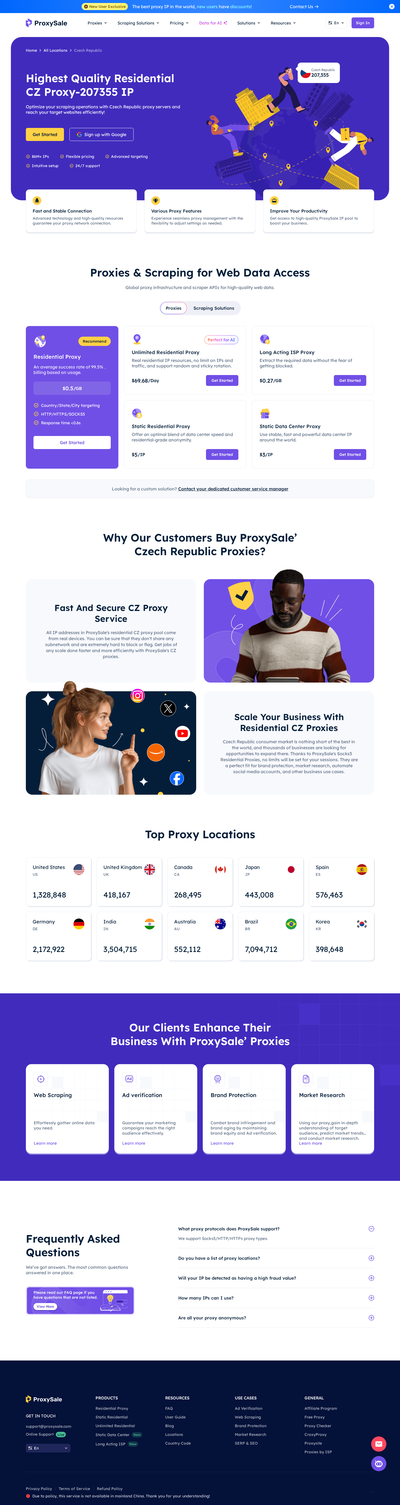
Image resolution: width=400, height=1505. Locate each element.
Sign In (363, 22)
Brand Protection (250, 1425)
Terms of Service (74, 1488)
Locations (174, 1434)
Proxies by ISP (318, 1451)
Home (31, 50)
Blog (169, 1425)
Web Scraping (248, 1417)
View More (45, 1306)
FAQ (169, 1408)
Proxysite (313, 1443)
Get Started (45, 134)
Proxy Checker (317, 1425)
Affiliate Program (320, 1408)
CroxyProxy (315, 1434)
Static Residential (112, 1417)
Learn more (45, 1143)
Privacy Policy (39, 1488)
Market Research (250, 1434)
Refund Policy (109, 1488)
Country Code (178, 1443)
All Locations (55, 50)
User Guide (175, 1417)
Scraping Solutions (213, 308)
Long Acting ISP (116, 1444)
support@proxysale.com (48, 1426)
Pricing (177, 23)
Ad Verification (248, 1408)
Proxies (173, 308)
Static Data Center (118, 1434)
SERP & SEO (246, 1443)
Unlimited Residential (115, 1425)
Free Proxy (314, 1417)
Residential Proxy (112, 1408)
